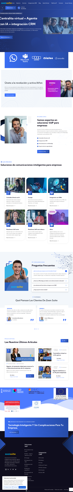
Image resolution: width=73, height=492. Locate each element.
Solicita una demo (10, 95)
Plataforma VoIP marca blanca (36, 229)
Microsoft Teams (43, 465)
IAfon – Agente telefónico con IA (29, 454)
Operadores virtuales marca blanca (29, 479)
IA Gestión (42, 470)
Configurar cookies (8, 487)
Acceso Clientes (68, 3)
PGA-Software (43, 467)
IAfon (51, 229)
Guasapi (30, 197)
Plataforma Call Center (12, 229)
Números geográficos (27, 469)
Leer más (29, 375)
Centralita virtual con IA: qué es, (59, 354)
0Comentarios (21, 363)
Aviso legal (66, 489)
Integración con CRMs (56, 197)
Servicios (24, 3)
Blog (40, 3)
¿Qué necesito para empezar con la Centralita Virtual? (44, 271)
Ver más (64, 340)
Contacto (61, 3)
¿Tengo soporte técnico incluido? (40, 289)
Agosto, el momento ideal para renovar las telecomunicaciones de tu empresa (20, 367)
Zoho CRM (42, 472)
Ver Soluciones (13, 432)
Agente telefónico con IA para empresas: (59, 371)
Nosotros (18, 3)
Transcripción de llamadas (29, 473)
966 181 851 (23, 8)
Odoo (41, 462)
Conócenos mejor (43, 151)
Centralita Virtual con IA (13, 197)
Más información (10, 205)
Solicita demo (10, 7)
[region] (14, 483)
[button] (34, 329)
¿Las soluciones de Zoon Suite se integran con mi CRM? (45, 285)
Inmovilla (42, 457)
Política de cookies (58, 489)
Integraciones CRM (32, 3)
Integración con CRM (28, 461)
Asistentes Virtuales (12, 363)
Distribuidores (29, 476)
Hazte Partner (46, 3)
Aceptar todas (22, 487)
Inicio (13, 3)
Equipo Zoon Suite (14, 376)
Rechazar (15, 487)
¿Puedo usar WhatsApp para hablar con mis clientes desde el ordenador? (48, 280)
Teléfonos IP (54, 3)
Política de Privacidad (49, 489)
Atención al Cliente (56, 350)
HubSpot (42, 460)
